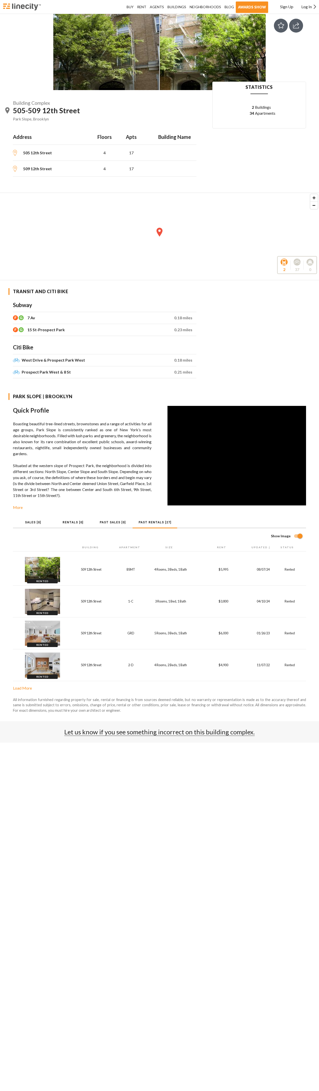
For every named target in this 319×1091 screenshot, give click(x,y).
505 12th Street (37, 152)
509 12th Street (37, 168)
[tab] (33, 522)
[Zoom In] (314, 198)
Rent (141, 7)
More (18, 507)
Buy (130, 7)
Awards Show (252, 7)
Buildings (176, 7)
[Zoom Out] (314, 205)
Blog (229, 7)
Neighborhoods (205, 7)
